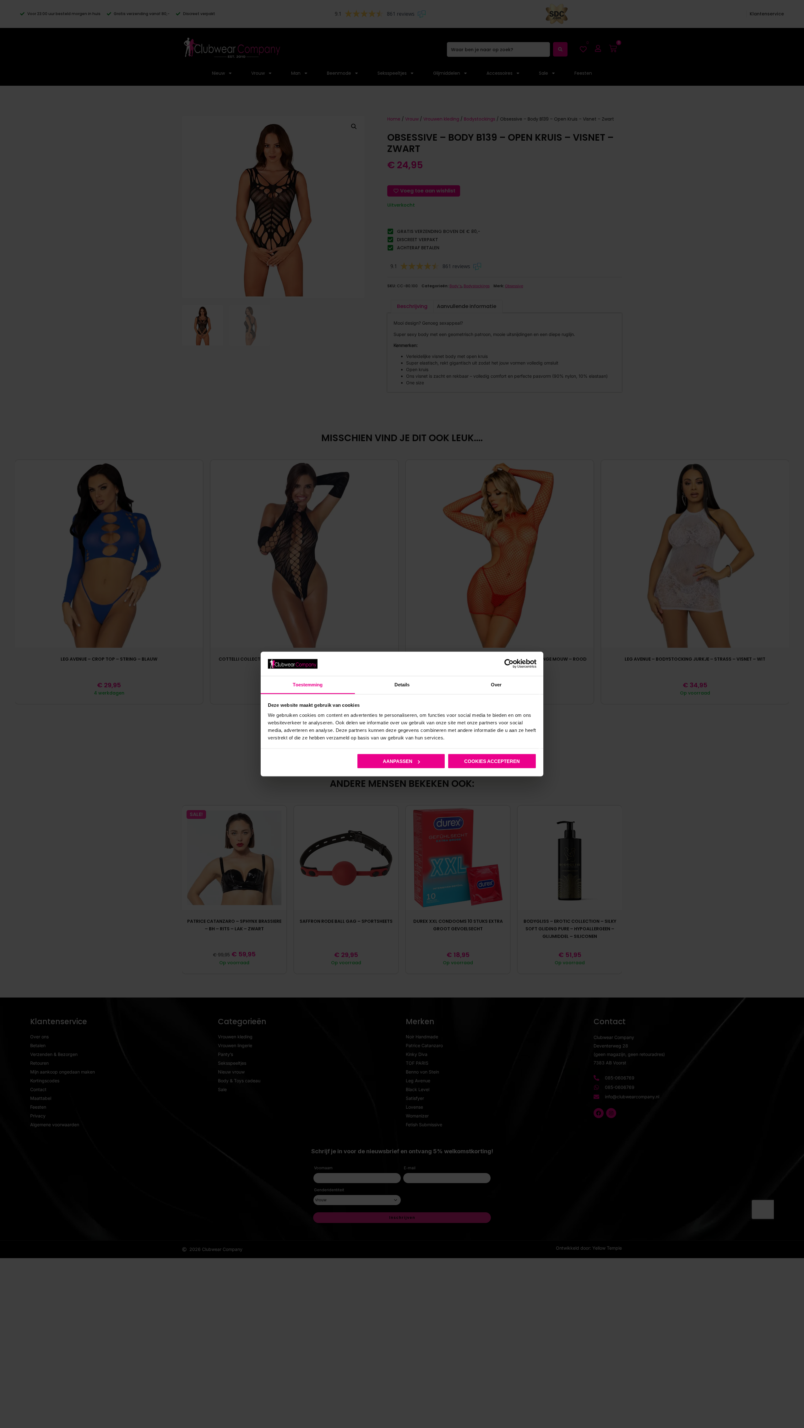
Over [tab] (496, 684)
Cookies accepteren (492, 761)
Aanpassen (397, 761)
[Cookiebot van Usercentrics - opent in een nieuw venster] (508, 663)
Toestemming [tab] (308, 684)
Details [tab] (402, 684)
